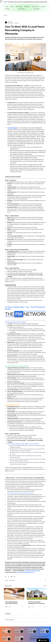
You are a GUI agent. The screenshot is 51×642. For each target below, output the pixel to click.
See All (44, 585)
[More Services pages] (45, 6)
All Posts (5, 15)
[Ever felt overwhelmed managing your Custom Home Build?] (37, 594)
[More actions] (45, 22)
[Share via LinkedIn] (11, 576)
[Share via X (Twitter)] (8, 576)
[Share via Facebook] (5, 576)
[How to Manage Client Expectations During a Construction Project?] (14, 594)
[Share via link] (14, 576)
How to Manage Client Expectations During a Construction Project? (11, 602)
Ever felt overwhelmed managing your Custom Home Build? (36, 602)
